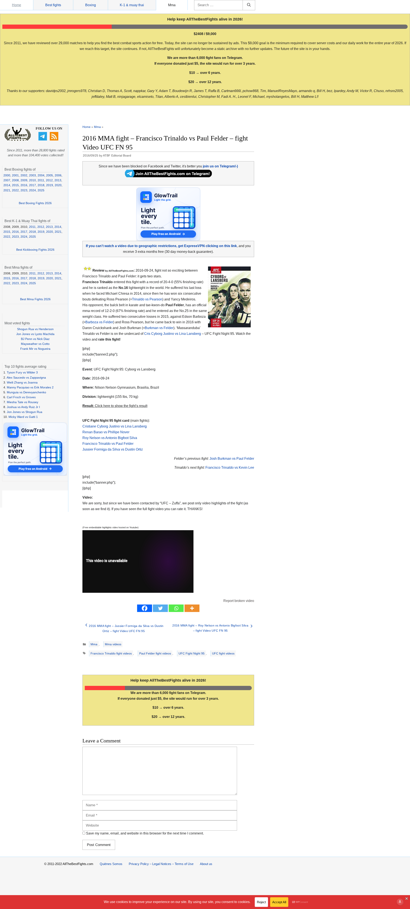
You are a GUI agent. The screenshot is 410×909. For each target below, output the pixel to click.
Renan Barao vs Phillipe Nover (105, 432)
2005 (49, 175)
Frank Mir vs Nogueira (35, 348)
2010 (32, 180)
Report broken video (238, 601)
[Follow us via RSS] (54, 139)
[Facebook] (144, 608)
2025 (41, 190)
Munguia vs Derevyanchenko (26, 392)
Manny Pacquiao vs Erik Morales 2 (30, 387)
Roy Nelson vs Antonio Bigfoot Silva (109, 438)
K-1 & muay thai (132, 5)
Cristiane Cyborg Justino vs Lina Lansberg (114, 426)
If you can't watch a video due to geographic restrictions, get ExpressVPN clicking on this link (161, 246)
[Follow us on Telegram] (43, 139)
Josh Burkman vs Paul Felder (231, 458)
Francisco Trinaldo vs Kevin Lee (229, 467)
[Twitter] (160, 608)
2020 (58, 185)
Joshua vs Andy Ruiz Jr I (23, 407)
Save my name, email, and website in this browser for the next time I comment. (145, 833)
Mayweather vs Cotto (35, 343)
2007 (6, 180)
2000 (6, 175)
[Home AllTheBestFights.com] (17, 140)
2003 (32, 175)
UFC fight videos (223, 653)
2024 (32, 190)
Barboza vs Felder (99, 322)
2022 (15, 190)
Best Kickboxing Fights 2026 (35, 249)
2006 (58, 175)
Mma (172, 5)
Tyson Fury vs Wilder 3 (22, 372)
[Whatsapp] (176, 608)
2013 (57, 180)
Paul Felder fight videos (155, 653)
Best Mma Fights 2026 (35, 299)
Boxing (90, 5)
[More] (191, 608)
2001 (15, 175)
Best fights (53, 5)
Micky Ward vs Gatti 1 (23, 417)
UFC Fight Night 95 (192, 653)
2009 (23, 180)
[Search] (249, 5)
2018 (41, 185)
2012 (49, 180)
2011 (41, 180)
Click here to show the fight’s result (114, 406)
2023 (23, 190)
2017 (32, 185)
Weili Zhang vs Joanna (22, 382)
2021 (6, 190)
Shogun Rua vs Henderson (35, 329)
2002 (23, 175)
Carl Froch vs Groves (21, 397)
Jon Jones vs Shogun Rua (24, 412)
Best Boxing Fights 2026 (35, 203)
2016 (23, 185)
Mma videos (113, 644)
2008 (15, 180)
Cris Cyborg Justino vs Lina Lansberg (172, 333)
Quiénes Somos (111, 864)
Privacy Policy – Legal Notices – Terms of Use (161, 864)
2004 (41, 175)
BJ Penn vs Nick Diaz (35, 339)
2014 (6, 185)
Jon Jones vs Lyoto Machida (35, 334)
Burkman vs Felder (159, 328)
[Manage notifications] (400, 901)
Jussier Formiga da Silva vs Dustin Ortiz (112, 449)
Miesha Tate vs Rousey (22, 402)
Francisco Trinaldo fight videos (111, 653)
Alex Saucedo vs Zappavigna (26, 377)
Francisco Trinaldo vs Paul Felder (107, 443)
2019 (49, 185)
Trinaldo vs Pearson (147, 299)
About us (206, 864)
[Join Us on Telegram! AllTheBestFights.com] (168, 176)
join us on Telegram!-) (220, 166)
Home (16, 5)
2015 (15, 185)
